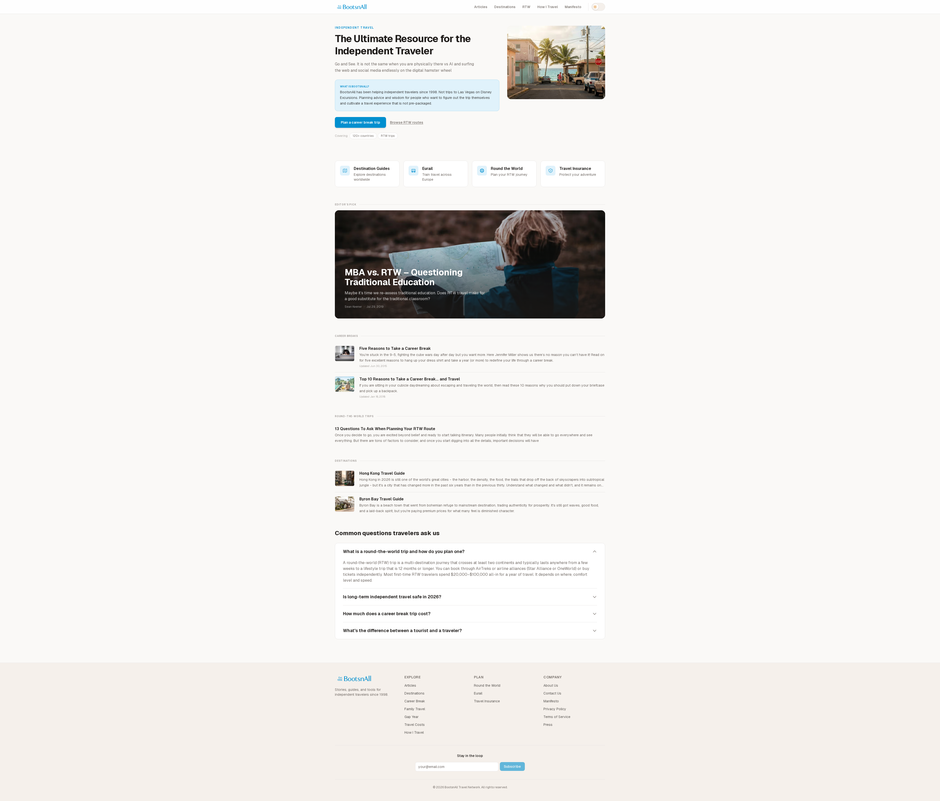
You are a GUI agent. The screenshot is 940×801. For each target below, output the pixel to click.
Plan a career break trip (360, 122)
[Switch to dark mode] (598, 7)
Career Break (414, 701)
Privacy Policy (554, 709)
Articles (480, 7)
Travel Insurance (487, 701)
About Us (550, 685)
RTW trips (388, 136)
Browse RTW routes (406, 122)
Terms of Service (556, 717)
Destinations (505, 7)
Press (547, 724)
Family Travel (414, 709)
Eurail (478, 693)
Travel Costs (414, 724)
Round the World (487, 685)
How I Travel (547, 7)
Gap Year (411, 717)
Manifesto (573, 7)
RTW (526, 7)
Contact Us (552, 693)
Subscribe (512, 766)
